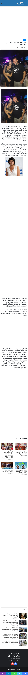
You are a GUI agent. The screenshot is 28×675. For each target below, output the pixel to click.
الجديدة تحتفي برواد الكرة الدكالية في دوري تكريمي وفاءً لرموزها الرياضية (21, 471)
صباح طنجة (23, 47)
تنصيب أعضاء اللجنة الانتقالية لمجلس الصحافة (8, 470)
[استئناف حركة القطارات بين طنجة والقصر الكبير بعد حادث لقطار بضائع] (23, 643)
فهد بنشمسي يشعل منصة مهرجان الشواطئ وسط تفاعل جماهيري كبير (21, 452)
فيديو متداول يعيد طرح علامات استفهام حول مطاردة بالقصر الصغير (10, 628)
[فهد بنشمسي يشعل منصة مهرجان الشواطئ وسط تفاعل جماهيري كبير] (21, 446)
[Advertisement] (14, 22)
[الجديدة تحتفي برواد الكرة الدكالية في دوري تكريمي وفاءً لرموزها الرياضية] (21, 465)
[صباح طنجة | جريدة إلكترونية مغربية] (20, 3)
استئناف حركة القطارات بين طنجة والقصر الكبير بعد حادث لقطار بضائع (10, 642)
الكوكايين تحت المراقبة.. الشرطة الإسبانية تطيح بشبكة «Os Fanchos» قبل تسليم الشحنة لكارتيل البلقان (10, 635)
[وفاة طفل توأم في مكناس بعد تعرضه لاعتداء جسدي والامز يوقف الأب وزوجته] (23, 616)
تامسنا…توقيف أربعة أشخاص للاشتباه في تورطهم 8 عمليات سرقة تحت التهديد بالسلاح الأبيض (9, 622)
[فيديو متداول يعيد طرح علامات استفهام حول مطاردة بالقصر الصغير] (23, 629)
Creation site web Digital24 (14, 669)
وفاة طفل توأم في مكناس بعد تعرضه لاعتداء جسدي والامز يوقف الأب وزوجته (10, 615)
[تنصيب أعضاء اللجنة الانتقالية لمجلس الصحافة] (7, 465)
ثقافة (24, 40)
